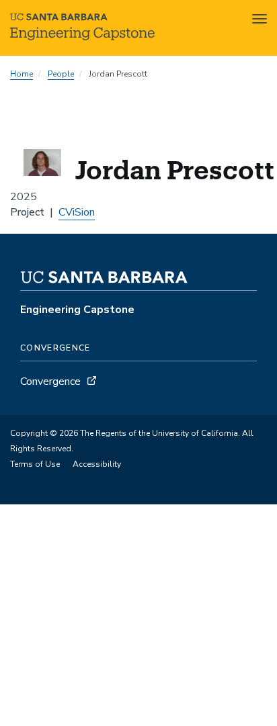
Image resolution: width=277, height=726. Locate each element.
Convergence (50, 381)
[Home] (82, 37)
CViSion (76, 212)
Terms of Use (35, 464)
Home (21, 74)
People (61, 74)
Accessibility (97, 464)
